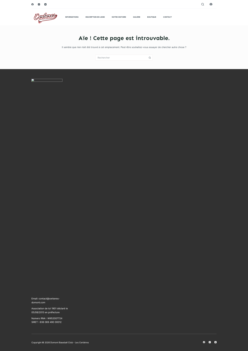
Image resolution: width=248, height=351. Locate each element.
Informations (72, 17)
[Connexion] (211, 4)
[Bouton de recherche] (150, 57)
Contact (167, 17)
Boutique (151, 17)
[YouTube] (45, 4)
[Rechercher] (202, 4)
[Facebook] (32, 4)
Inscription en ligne (95, 17)
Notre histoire (119, 17)
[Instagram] (39, 4)
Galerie (136, 17)
